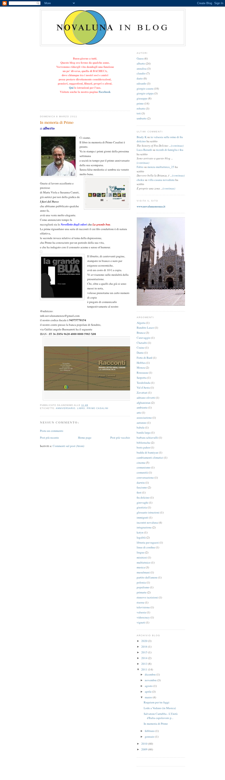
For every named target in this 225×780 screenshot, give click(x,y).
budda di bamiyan (147, 452)
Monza (141, 367)
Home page (84, 438)
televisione (143, 607)
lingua (140, 552)
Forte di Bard (144, 358)
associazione (144, 418)
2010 (144, 744)
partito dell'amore (147, 577)
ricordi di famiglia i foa (169, 150)
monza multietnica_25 (160, 167)
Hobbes (141, 363)
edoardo (141, 83)
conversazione (145, 477)
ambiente (142, 407)
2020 (144, 641)
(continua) (177, 146)
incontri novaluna (147, 522)
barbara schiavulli (147, 438)
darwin (141, 483)
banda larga (144, 432)
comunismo (144, 467)
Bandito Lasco (145, 328)
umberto (142, 118)
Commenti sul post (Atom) (68, 446)
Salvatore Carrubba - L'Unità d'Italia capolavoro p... (161, 716)
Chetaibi (142, 343)
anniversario (65, 408)
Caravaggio (144, 338)
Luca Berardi (144, 150)
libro (81, 408)
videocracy (143, 617)
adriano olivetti (146, 398)
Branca (141, 333)
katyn (140, 532)
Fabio (140, 167)
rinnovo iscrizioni (147, 597)
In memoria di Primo (156, 724)
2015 (144, 652)
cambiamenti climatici (150, 457)
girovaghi (142, 502)
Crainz (141, 347)
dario (140, 78)
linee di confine (146, 547)
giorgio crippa (145, 93)
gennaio (150, 737)
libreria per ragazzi (148, 542)
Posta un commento (51, 431)
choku (140, 180)
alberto (141, 63)
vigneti (141, 622)
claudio (141, 73)
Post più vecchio (120, 438)
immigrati (142, 517)
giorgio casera (145, 88)
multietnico (144, 562)
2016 (144, 646)
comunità (142, 472)
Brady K (142, 137)
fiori (139, 492)
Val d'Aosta (143, 387)
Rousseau (142, 373)
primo (140, 103)
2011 (144, 669)
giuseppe (142, 98)
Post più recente (49, 438)
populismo (143, 587)
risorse (140, 602)
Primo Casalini (97, 408)
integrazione (144, 527)
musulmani (143, 572)
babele (141, 427)
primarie (142, 592)
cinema (141, 463)
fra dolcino (143, 497)
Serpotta (142, 378)
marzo (149, 697)
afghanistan (144, 403)
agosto (149, 686)
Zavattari (142, 393)
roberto (141, 108)
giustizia (142, 507)
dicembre (150, 674)
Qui (71, 87)
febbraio (150, 731)
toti (139, 113)
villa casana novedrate (161, 180)
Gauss (140, 58)
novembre (151, 680)
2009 (144, 749)
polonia (141, 582)
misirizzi (142, 557)
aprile (148, 692)
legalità (141, 537)
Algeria (141, 323)
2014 (144, 658)
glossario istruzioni (148, 512)
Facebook (105, 92)
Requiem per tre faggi (156, 702)
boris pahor (143, 447)
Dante (140, 353)
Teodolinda (143, 383)
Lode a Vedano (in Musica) (160, 708)
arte (139, 412)
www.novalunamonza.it (151, 206)
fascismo (142, 487)
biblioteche (143, 443)
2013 (144, 664)
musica (141, 567)
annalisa (142, 68)
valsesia (141, 612)
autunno (142, 423)
